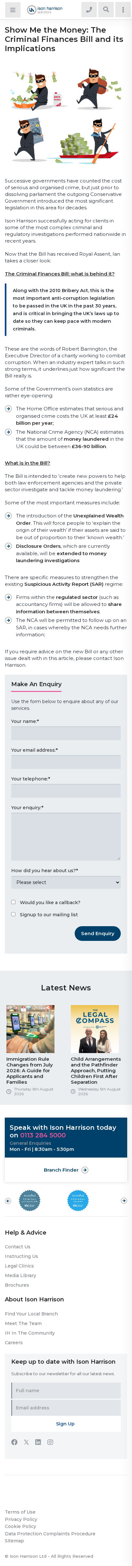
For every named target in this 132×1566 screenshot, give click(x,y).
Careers (14, 1342)
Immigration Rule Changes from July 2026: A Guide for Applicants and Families (29, 1070)
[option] (34, 1053)
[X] (29, 1443)
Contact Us (17, 1247)
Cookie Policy (20, 1526)
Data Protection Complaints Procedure (50, 1534)
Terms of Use (20, 1512)
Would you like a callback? (50, 902)
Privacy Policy (21, 1519)
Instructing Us (21, 1256)
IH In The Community (30, 1333)
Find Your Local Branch (31, 1314)
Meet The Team (23, 1323)
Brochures (17, 1285)
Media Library (20, 1275)
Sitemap (14, 1541)
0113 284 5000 (43, 1135)
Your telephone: (30, 779)
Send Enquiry (97, 933)
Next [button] (124, 1197)
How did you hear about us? (44, 870)
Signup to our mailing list (49, 915)
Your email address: (34, 750)
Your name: (25, 721)
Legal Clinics (19, 1266)
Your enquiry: (27, 807)
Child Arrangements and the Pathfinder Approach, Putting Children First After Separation (96, 1070)
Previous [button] (8, 1201)
